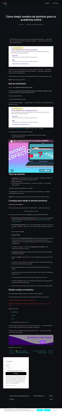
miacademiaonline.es (19, 128)
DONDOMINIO (15, 312)
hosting (27, 322)
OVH (13, 318)
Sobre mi (47, 3)
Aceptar (39, 410)
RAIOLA (14, 315)
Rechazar (47, 410)
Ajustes (54, 410)
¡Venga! (42, 342)
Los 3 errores (55, 3)
